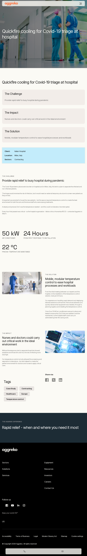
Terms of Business (22, 536)
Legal (36, 536)
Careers (47, 482)
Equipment (48, 462)
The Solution (12, 131)
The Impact (11, 112)
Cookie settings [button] (77, 536)
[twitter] (53, 380)
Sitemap (64, 536)
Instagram (23, 505)
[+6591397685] (25, 551)
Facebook (6, 505)
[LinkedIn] (60, 380)
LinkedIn (18, 505)
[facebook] (47, 380)
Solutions (6, 469)
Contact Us (49, 488)
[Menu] (80, 3)
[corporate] (11, 3)
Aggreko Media (12, 505)
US (3, 521)
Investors (48, 475)
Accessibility (6, 536)
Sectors (5, 462)
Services (5, 475)
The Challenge (13, 93)
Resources (48, 469)
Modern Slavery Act (49, 536)
